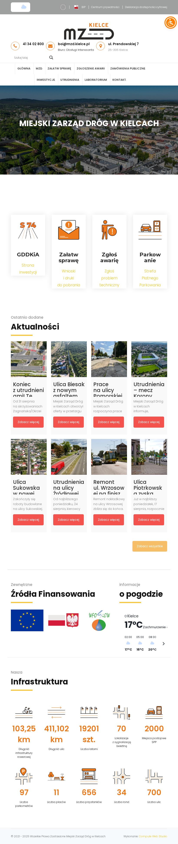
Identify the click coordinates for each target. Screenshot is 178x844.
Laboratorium (96, 80)
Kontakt (119, 80)
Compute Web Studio (153, 836)
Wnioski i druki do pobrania (68, 278)
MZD (39, 68)
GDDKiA (28, 254)
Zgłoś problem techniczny (109, 278)
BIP (84, 7)
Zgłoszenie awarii (91, 68)
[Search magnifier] (51, 57)
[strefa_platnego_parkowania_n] (150, 230)
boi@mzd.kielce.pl (74, 44)
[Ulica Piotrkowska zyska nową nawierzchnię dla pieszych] (149, 457)
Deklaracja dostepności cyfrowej (146, 7)
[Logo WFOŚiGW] (98, 620)
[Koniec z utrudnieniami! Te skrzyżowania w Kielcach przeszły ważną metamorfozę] (29, 359)
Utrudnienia (69, 80)
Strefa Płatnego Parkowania (150, 278)
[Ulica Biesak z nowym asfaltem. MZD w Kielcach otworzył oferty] (69, 359)
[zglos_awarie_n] (109, 230)
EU (63, 7)
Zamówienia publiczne (127, 68)
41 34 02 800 (33, 44)
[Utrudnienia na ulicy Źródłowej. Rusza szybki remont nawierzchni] (69, 457)
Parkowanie (150, 257)
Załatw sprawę (59, 68)
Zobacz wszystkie (150, 546)
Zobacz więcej (28, 422)
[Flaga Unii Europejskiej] (26, 620)
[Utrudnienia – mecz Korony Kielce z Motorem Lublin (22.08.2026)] (149, 359)
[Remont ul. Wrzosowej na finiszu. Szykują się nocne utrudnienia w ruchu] (109, 457)
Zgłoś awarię (109, 257)
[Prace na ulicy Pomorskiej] (109, 359)
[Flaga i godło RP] (62, 620)
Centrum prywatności (105, 7)
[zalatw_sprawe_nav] (68, 230)
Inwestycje (46, 80)
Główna (23, 68)
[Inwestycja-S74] (28, 230)
